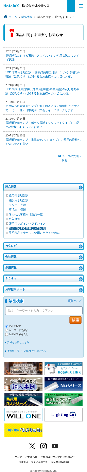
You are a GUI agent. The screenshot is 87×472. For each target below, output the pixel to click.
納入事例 (14, 219)
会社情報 (11, 256)
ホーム (12, 17)
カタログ (11, 245)
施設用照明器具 (19, 200)
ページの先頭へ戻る (72, 158)
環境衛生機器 (17, 209)
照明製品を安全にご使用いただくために (34, 232)
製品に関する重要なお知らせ (27, 228)
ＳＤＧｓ (11, 278)
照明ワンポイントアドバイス (27, 223)
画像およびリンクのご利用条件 (58, 456)
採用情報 (11, 267)
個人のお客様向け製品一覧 (26, 214)
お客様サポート (15, 289)
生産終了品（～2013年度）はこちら (26, 351)
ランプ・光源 (17, 205)
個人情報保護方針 (61, 462)
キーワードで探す (18, 330)
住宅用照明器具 (19, 195)
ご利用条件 (31, 456)
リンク (18, 456)
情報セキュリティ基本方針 (33, 462)
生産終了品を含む (18, 334)
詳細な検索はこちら (18, 342)
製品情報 (11, 186)
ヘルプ (77, 300)
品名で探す (15, 326)
